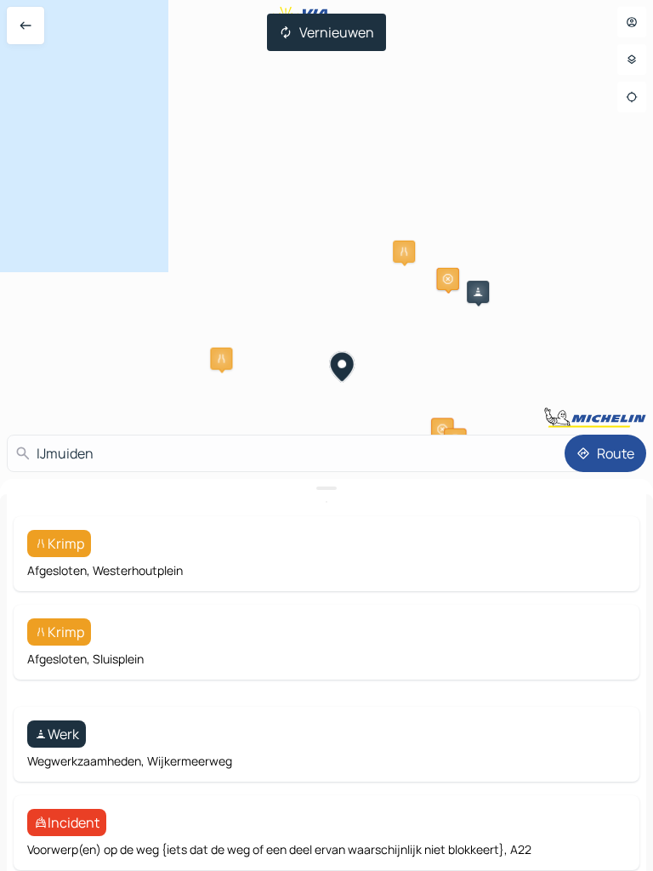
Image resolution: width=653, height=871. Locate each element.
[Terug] (25, 25)
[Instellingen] (631, 59)
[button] (404, 252)
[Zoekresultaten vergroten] (326, 488)
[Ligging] (631, 97)
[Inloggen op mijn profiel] (631, 22)
